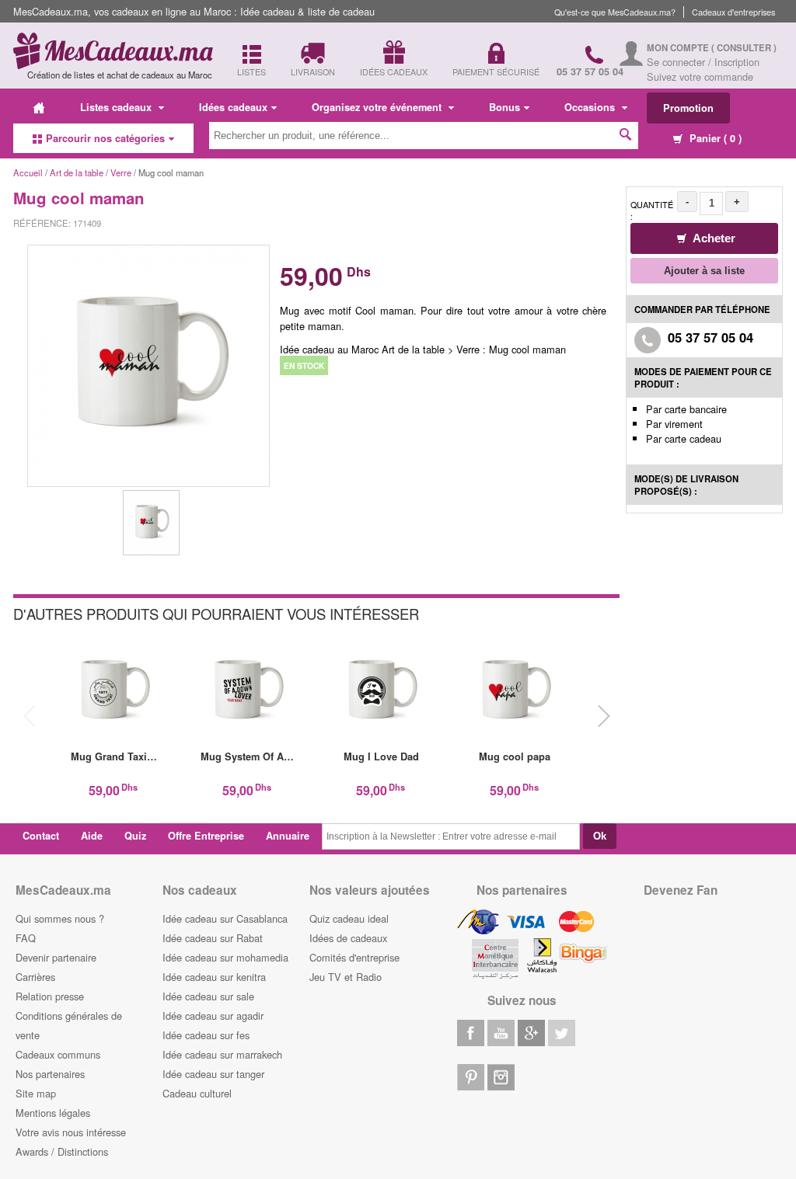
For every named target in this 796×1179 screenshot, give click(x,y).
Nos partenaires (50, 1073)
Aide (92, 836)
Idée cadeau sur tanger (213, 1073)
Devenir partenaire (56, 957)
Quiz (135, 836)
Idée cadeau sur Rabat (212, 937)
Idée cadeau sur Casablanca (225, 918)
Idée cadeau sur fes (206, 1035)
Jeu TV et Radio (345, 976)
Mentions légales (53, 1112)
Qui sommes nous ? (60, 918)
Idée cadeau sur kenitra (214, 976)
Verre (120, 172)
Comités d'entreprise (354, 957)
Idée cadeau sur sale (208, 996)
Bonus (504, 107)
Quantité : (651, 210)
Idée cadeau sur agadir (213, 1015)
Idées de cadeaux (348, 937)
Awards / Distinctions (62, 1151)
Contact (41, 836)
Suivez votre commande (700, 76)
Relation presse (50, 996)
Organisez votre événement (378, 107)
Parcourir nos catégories (105, 138)
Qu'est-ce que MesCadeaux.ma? (615, 12)
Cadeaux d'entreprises (733, 12)
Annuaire (287, 836)
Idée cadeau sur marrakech (222, 1054)
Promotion (688, 108)
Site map (36, 1093)
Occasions (591, 107)
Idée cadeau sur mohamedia (225, 957)
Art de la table (76, 172)
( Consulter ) (744, 47)
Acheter (712, 238)
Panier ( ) (714, 138)
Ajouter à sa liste (704, 270)
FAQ (26, 937)
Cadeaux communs (58, 1054)
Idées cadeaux (233, 107)
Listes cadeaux (117, 107)
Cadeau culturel (197, 1093)
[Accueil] (39, 107)
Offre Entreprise (206, 836)
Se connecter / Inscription (703, 61)
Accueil (28, 172)
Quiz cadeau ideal (349, 918)
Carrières (35, 976)
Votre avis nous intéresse (71, 1132)
